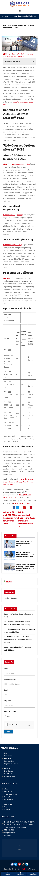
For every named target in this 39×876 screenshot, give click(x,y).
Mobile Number (10, 679)
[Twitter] (15, 864)
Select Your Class (10, 711)
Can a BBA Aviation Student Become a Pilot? (24, 543)
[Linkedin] (26, 864)
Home (7, 54)
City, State (8, 701)
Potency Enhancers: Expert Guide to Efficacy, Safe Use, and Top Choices (18, 482)
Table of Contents (12, 61)
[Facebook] (12, 864)
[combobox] (6, 684)
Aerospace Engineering (12, 245)
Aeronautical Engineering (13, 215)
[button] (19, 11)
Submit (8, 732)
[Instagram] (23, 864)
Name (7, 669)
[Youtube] (19, 864)
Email (6, 690)
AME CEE (25, 869)
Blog (13, 54)
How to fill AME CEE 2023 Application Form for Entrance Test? (10, 518)
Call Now (7, 874)
